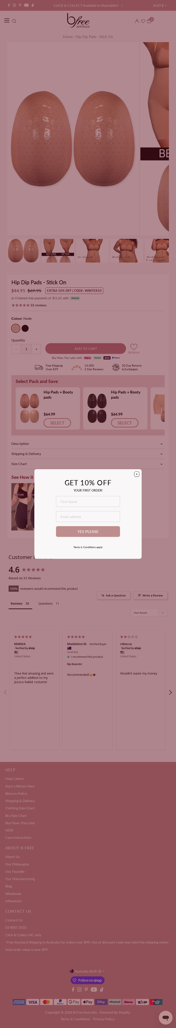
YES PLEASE (88, 531)
